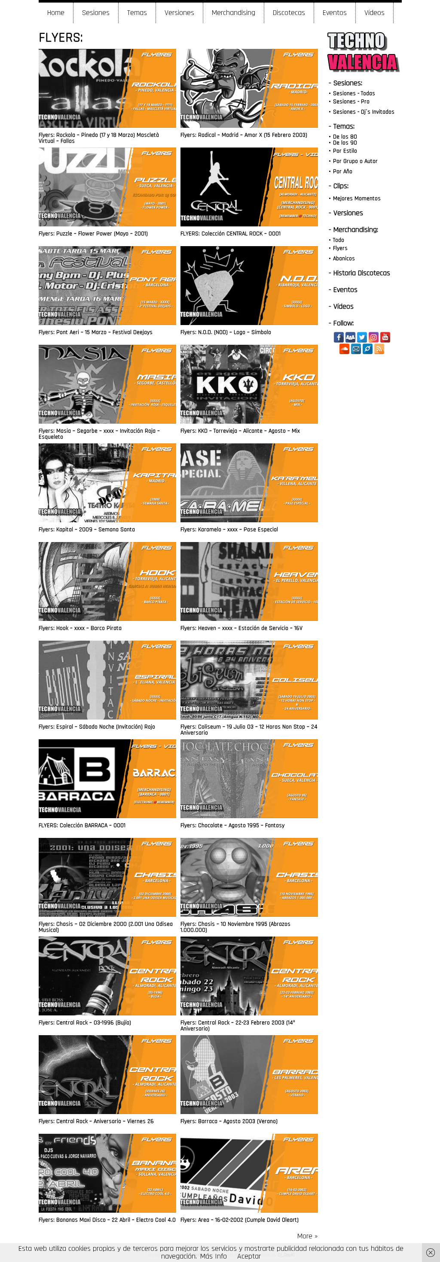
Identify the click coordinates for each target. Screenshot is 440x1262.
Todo (338, 240)
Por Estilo (345, 151)
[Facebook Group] (350, 337)
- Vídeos (341, 306)
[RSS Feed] (379, 348)
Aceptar (249, 1256)
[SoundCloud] (344, 348)
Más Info (213, 1256)
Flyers (340, 248)
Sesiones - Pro (351, 101)
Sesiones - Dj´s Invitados (363, 112)
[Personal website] (367, 348)
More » (307, 1236)
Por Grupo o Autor (355, 161)
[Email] (356, 348)
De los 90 (345, 143)
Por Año (342, 171)
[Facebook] (338, 337)
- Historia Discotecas (359, 273)
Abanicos (344, 258)
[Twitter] (362, 337)
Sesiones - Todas (354, 93)
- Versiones (346, 213)
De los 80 (345, 137)
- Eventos (343, 290)
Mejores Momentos (357, 198)
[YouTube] (385, 337)
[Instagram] (373, 337)
